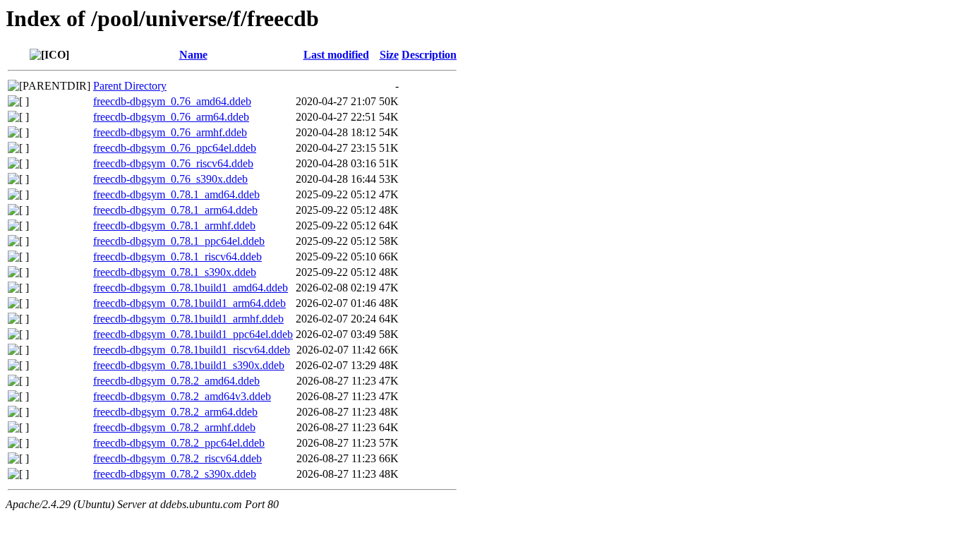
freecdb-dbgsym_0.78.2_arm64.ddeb (175, 412)
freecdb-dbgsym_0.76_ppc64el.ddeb (174, 148)
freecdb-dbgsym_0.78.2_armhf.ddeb (174, 427)
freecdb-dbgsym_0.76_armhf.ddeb (170, 132)
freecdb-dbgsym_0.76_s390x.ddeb (170, 179)
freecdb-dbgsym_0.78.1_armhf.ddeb (174, 225)
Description (429, 55)
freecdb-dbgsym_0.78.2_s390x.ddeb (174, 474)
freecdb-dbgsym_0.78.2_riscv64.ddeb (177, 458)
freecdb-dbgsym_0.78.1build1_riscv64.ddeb (191, 350)
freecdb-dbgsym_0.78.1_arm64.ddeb (175, 210)
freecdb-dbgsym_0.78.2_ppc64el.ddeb (179, 443)
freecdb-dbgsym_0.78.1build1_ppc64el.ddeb (193, 334)
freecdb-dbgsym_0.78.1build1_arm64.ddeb (189, 303)
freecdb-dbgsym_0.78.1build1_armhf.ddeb (188, 319)
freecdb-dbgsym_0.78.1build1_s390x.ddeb (188, 365)
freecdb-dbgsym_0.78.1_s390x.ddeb (174, 272)
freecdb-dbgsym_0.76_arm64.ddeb (171, 117)
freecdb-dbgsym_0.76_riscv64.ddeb (173, 163)
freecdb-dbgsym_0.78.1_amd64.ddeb (176, 194)
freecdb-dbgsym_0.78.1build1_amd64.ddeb (190, 288)
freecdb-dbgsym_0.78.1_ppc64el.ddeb (179, 241)
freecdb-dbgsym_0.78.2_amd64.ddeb (176, 381)
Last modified (336, 55)
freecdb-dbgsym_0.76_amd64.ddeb (172, 101)
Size (389, 55)
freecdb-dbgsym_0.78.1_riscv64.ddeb (177, 257)
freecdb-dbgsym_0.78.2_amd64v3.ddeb (182, 396)
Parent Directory (130, 86)
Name (193, 55)
